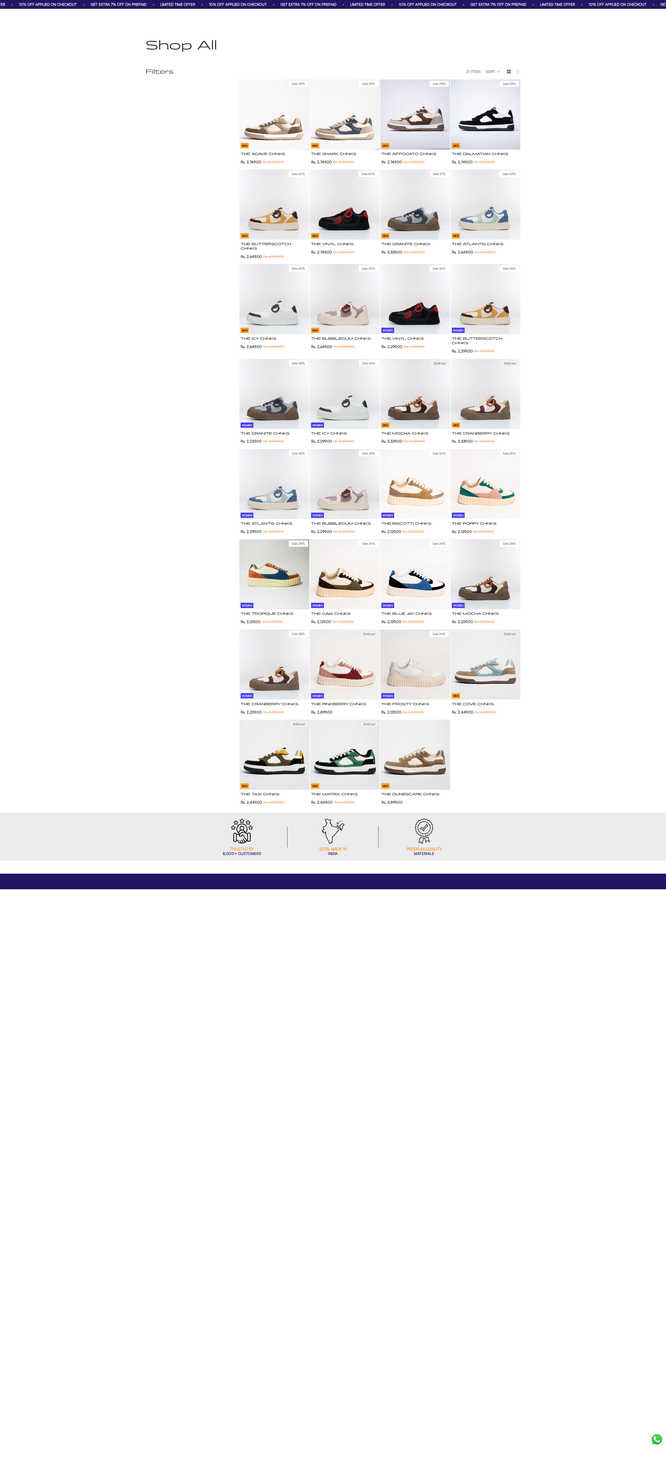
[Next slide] (301, 114)
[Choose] (301, 141)
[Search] (494, 17)
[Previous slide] (247, 114)
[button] (493, 71)
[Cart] (516, 17)
